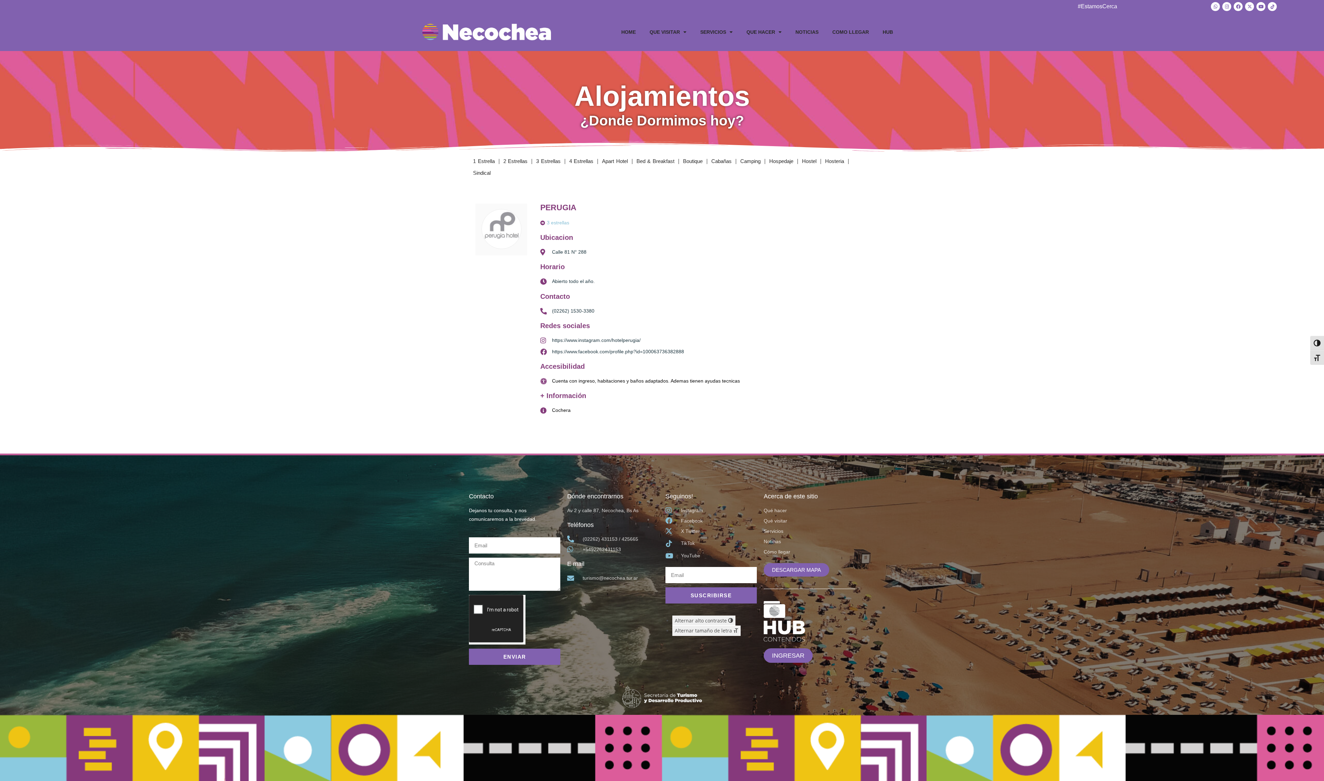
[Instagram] (1226, 6)
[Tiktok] (1272, 6)
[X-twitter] (1249, 6)
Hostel (809, 161)
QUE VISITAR (665, 32)
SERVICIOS (713, 32)
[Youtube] (1260, 6)
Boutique (693, 161)
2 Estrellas (515, 161)
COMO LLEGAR (850, 32)
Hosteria (834, 161)
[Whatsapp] (1215, 6)
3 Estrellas (548, 161)
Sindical (482, 173)
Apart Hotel (615, 161)
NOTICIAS (807, 32)
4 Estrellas (581, 161)
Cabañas (721, 161)
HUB (888, 32)
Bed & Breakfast (655, 161)
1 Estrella (484, 161)
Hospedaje (781, 161)
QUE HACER (760, 32)
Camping (750, 161)
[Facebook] (1238, 6)
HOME (628, 32)
